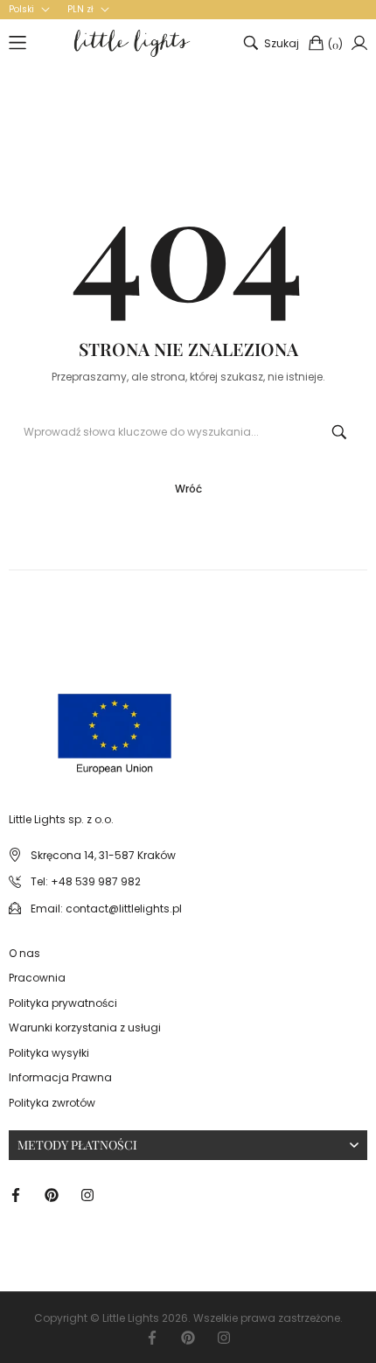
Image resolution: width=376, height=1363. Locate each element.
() (335, 44)
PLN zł (80, 9)
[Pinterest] (52, 1194)
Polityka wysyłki (49, 1052)
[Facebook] (16, 1194)
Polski (21, 9)
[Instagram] (87, 1194)
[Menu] (17, 43)
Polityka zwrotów (52, 1102)
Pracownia (37, 977)
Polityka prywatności (63, 1003)
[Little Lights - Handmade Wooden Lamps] (50, 717)
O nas (24, 953)
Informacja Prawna (60, 1077)
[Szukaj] (339, 432)
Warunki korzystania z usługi (85, 1027)
